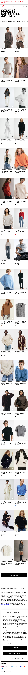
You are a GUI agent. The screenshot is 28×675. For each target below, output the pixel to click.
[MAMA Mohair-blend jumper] (7, 489)
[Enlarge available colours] (2, 234)
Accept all (15, 647)
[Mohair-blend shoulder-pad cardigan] (21, 218)
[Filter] (26, 25)
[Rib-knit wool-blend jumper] (21, 400)
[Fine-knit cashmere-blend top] (7, 67)
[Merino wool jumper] (7, 459)
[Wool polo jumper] (21, 520)
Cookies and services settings (15, 658)
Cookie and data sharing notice (15, 643)
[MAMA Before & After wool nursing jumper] (7, 400)
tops (10, 601)
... (17, 580)
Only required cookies (15, 653)
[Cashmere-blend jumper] (7, 37)
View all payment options (6, 671)
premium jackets (5, 604)
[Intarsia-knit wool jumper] (7, 97)
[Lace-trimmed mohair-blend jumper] (21, 550)
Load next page (14, 575)
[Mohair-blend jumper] (21, 370)
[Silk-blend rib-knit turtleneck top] (7, 430)
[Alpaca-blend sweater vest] (21, 309)
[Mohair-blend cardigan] (7, 370)
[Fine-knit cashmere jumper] (21, 279)
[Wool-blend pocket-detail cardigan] (7, 158)
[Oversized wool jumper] (21, 37)
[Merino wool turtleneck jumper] (21, 459)
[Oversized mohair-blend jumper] (21, 67)
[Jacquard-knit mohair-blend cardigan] (21, 339)
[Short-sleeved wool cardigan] (21, 430)
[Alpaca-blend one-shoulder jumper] (7, 218)
